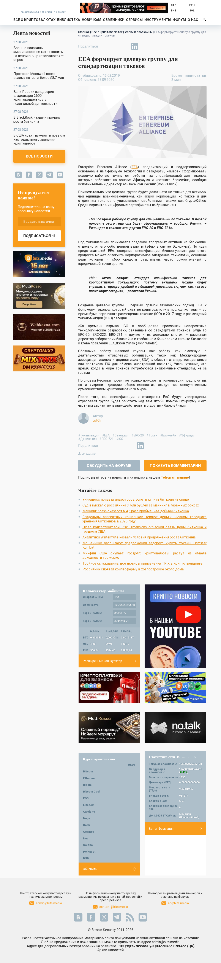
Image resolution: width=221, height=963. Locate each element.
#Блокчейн (168, 435)
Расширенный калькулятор (102, 661)
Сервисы (134, 20)
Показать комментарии (175, 465)
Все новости (39, 156)
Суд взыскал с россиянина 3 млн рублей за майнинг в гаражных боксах (140, 505)
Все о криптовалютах (34, 20)
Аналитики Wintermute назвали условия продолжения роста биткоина (139, 537)
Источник (89, 454)
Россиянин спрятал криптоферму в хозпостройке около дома (133, 569)
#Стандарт (120, 435)
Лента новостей (31, 33)
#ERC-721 (106, 439)
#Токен (152, 435)
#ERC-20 (137, 435)
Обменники (113, 20)
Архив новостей (110, 950)
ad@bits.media (178, 903)
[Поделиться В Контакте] (144, 46)
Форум (179, 20)
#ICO (119, 439)
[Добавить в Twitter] (114, 46)
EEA (135, 167)
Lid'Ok (97, 420)
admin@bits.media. (166, 942)
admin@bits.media (49, 903)
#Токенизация (88, 435)
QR (190, 946)
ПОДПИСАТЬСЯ (37, 236)
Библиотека (68, 20)
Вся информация (161, 828)
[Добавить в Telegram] (124, 46)
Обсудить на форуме (109, 465)
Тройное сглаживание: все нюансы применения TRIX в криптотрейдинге (142, 563)
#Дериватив (87, 439)
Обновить (90, 869)
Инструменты (157, 20)
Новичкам (91, 20)
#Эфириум (186, 435)
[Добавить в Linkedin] (134, 46)
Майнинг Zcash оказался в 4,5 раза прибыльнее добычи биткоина (135, 511)
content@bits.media (113, 907)
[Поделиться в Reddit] (154, 46)
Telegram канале (175, 477)
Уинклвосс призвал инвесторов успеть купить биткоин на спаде (135, 499)
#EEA (106, 435)
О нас (193, 20)
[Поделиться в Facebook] (104, 46)
